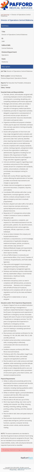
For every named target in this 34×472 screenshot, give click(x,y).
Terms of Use (21, 470)
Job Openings (5, 15)
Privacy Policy (13, 470)
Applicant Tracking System (24, 468)
